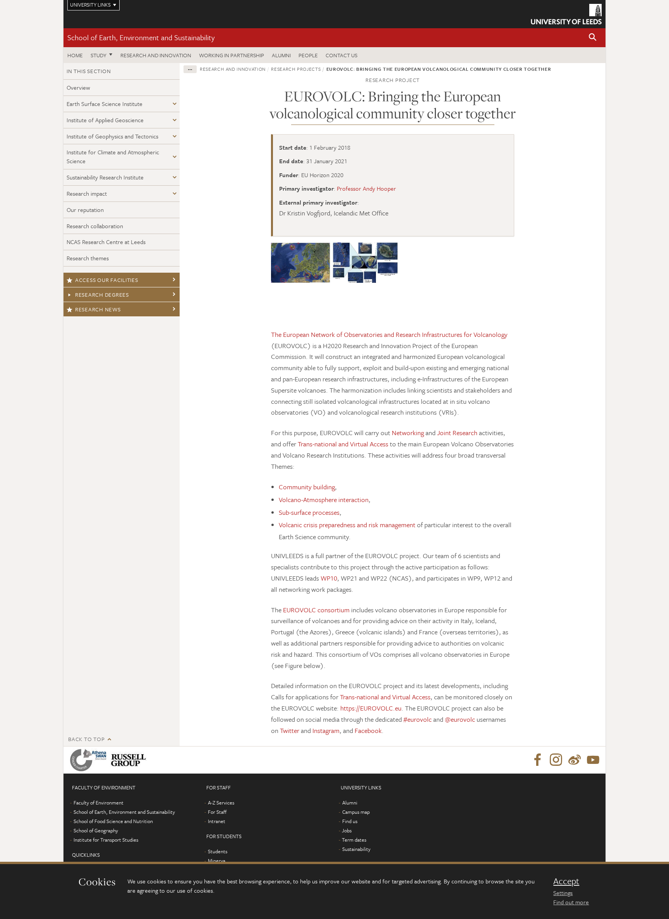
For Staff (217, 812)
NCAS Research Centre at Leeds (106, 241)
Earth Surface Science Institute (104, 103)
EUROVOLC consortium (316, 610)
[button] (593, 38)
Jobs (347, 830)
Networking (408, 432)
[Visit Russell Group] (130, 760)
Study (98, 55)
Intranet (216, 821)
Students (217, 851)
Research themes (88, 258)
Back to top (86, 739)
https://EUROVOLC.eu (370, 708)
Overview (78, 87)
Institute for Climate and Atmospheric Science (113, 156)
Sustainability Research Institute (105, 177)
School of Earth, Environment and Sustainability (140, 37)
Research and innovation (155, 55)
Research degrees (102, 294)
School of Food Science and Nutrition (113, 821)
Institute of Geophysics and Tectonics (112, 136)
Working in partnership (231, 55)
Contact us (341, 55)
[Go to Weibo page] (574, 760)
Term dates (354, 840)
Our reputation (85, 209)
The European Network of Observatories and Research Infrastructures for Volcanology (389, 334)
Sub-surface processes (309, 512)
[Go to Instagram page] (556, 760)
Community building (307, 487)
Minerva (216, 860)
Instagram (326, 730)
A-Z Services (221, 802)
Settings (563, 892)
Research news (98, 309)
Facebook (368, 730)
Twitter (289, 730)
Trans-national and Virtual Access (343, 444)
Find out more (571, 902)
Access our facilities (106, 280)
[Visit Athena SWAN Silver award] (90, 760)
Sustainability (356, 849)
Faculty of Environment (99, 802)
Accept (566, 881)
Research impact (87, 193)
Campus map (356, 812)
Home (75, 55)
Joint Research (457, 432)
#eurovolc (417, 719)
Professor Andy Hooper (366, 188)
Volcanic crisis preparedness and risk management (347, 525)
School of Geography (96, 830)
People (308, 55)
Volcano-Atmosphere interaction (324, 499)
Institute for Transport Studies (106, 840)
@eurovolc (460, 719)
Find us (349, 821)
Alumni (281, 55)
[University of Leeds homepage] (566, 14)
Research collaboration (95, 226)
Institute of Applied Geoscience (105, 120)
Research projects (296, 68)
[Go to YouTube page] (593, 760)
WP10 (329, 578)
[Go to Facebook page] (537, 760)
